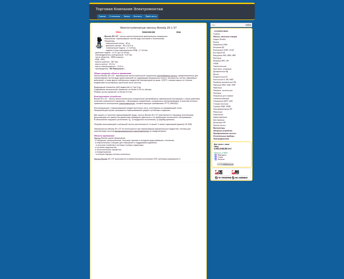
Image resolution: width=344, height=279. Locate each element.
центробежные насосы (167, 76)
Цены (178, 32)
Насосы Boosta (100, 159)
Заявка (127, 16)
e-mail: (225, 164)
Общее (118, 32)
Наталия (221, 159)
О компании (115, 16)
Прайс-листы (151, 16)
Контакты (138, 16)
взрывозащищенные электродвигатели (132, 131)
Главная (102, 16)
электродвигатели (127, 103)
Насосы (97, 138)
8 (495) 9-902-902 (220, 149)
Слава (220, 157)
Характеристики (148, 32)
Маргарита (222, 155)
